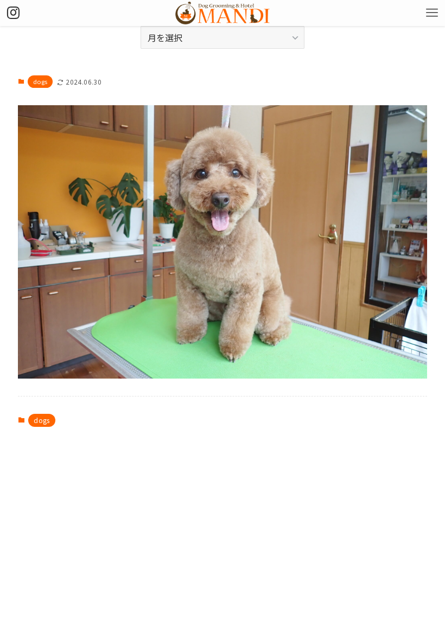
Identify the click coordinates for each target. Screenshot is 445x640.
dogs (40, 81)
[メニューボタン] (432, 13)
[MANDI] (222, 13)
